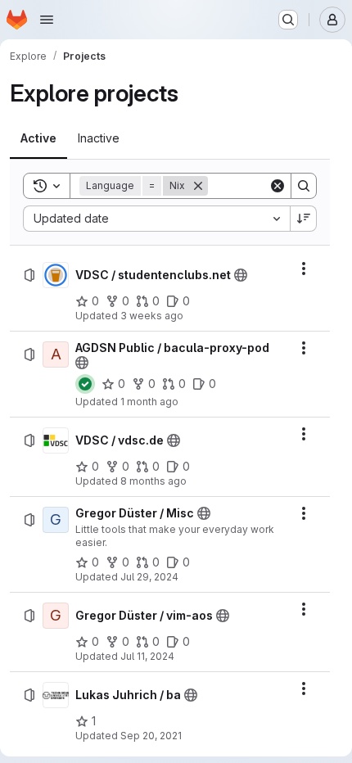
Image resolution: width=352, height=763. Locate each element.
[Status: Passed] (85, 384)
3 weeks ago (151, 315)
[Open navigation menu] (47, 20)
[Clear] (277, 186)
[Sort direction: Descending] (304, 218)
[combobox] (156, 218)
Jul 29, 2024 (149, 577)
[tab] (38, 138)
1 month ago (149, 401)
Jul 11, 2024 (147, 656)
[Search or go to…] (288, 19)
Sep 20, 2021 (151, 735)
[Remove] (198, 186)
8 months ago (153, 481)
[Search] (304, 186)
